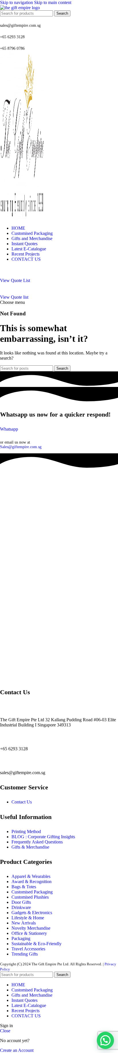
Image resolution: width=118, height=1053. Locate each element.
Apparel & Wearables (30, 876)
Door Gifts (21, 902)
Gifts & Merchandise (30, 847)
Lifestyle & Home (27, 917)
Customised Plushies (30, 897)
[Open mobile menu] (59, 289)
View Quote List (15, 280)
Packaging (20, 938)
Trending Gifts (24, 954)
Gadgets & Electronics (31, 912)
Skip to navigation (17, 2)
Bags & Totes (23, 886)
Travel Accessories (28, 948)
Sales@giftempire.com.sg (21, 447)
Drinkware (21, 907)
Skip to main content (52, 2)
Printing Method (26, 831)
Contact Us (21, 801)
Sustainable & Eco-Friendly (36, 943)
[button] (105, 1040)
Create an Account (17, 1050)
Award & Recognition (31, 881)
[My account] (59, 272)
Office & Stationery (29, 933)
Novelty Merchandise (30, 928)
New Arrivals (23, 922)
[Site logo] (20, 7)
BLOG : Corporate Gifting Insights (43, 836)
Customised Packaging (32, 891)
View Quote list (14, 297)
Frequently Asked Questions (37, 841)
